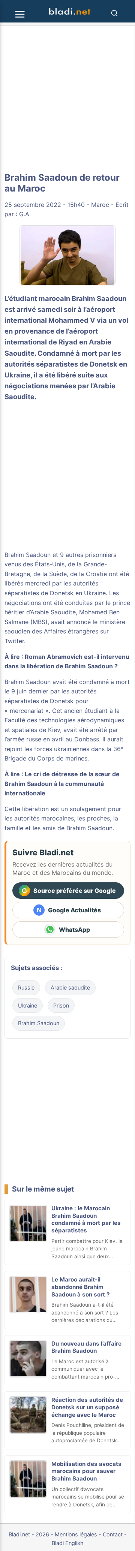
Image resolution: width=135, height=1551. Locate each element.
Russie (26, 987)
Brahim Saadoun (99, 298)
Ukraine (27, 1005)
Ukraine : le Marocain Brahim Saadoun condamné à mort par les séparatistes (86, 1219)
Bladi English (68, 1543)
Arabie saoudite (70, 987)
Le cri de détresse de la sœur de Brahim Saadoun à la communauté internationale (62, 783)
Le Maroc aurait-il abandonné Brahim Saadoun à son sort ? (80, 1287)
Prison (61, 1005)
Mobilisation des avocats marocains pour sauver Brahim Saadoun (86, 1471)
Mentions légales (76, 1534)
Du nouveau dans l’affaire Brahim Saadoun (86, 1347)
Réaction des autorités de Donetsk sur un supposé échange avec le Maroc (87, 1407)
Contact (113, 1534)
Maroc (100, 204)
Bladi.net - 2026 (29, 1534)
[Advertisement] (67, 98)
